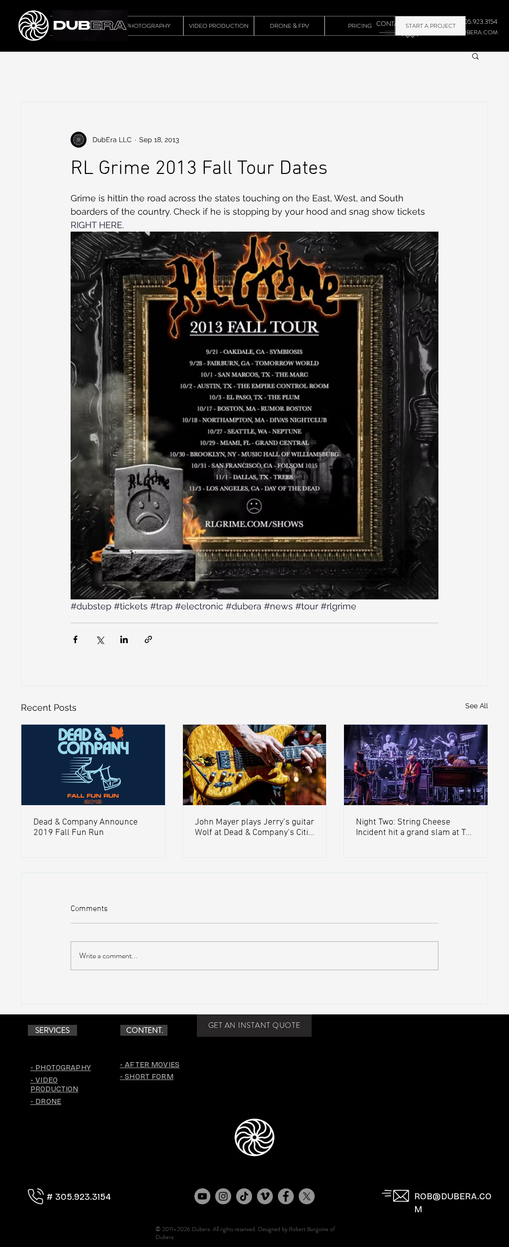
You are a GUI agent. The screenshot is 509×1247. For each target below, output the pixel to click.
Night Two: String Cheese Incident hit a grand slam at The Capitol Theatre (415, 827)
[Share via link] (148, 639)
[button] (475, 56)
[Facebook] (286, 1196)
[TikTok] (244, 1196)
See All (476, 706)
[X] (307, 1196)
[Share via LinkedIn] (124, 639)
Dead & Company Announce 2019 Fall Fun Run (85, 827)
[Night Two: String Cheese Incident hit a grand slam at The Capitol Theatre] (416, 765)
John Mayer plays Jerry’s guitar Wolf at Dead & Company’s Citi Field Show (254, 827)
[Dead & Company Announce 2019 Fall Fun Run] (93, 765)
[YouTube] (202, 1196)
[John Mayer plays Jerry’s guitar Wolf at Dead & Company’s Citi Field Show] (255, 765)
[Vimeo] (265, 1196)
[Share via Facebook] (75, 639)
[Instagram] (223, 1196)
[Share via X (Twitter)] (99, 639)
